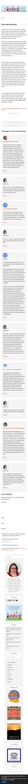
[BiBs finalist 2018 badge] (14, 696)
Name (2, 517)
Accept (4, 782)
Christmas (9, 667)
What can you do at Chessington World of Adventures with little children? (13, 629)
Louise (4, 108)
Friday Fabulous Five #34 (14, 122)
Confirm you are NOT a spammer (10, 545)
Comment (4, 502)
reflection (3, 110)
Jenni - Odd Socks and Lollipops (11, 369)
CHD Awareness (11, 662)
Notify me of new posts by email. (10, 539)
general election (22, 108)
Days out (9, 674)
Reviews (9, 681)
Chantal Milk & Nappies (9, 208)
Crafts (8, 672)
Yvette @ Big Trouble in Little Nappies (12, 428)
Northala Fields (13, 126)
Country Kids (10, 669)
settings (12, 779)
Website (3, 528)
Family (9, 676)
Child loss (9, 664)
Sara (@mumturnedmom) (9, 141)
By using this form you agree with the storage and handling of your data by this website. (13, 534)
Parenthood (10, 679)
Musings (14, 108)
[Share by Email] (17, 113)
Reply (5, 170)
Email (2, 523)
